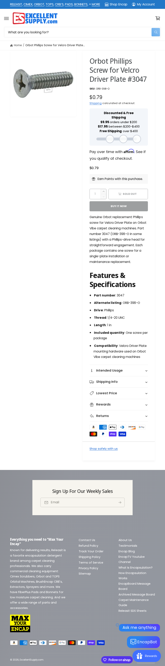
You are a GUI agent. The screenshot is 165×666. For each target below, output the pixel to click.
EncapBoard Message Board (135, 586)
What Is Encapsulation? (136, 568)
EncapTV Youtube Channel (132, 559)
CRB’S (59, 4)
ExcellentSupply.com (31, 659)
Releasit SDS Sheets (132, 611)
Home (18, 45)
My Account (146, 4)
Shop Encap (118, 4)
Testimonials (128, 546)
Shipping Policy (89, 557)
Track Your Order (91, 551)
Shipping (96, 103)
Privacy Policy (88, 568)
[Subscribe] (120, 502)
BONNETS (81, 4)
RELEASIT (16, 4)
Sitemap (85, 574)
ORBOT (39, 4)
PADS (69, 4)
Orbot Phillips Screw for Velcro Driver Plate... (55, 45)
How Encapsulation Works (132, 575)
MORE (96, 4)
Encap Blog (127, 551)
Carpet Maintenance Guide (134, 602)
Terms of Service (91, 563)
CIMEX (28, 4)
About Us (125, 540)
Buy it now (119, 206)
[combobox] (82, 32)
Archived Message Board (137, 594)
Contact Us (87, 540)
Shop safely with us (104, 449)
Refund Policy (88, 546)
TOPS (50, 4)
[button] (6, 18)
